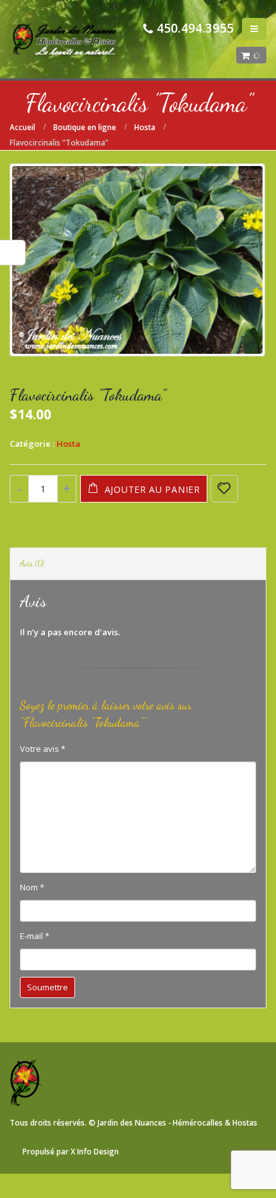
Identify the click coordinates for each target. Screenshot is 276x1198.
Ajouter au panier (152, 489)
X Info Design (95, 1151)
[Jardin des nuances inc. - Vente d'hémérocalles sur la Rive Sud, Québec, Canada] (64, 39)
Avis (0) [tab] (32, 563)
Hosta (68, 443)
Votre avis (42, 748)
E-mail (34, 936)
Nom (32, 887)
